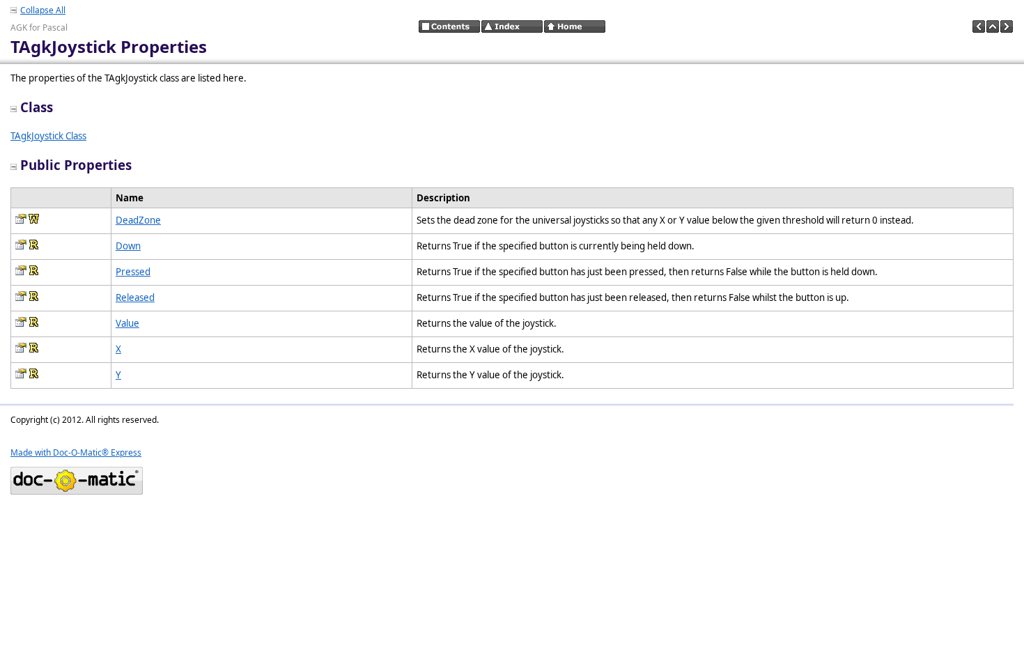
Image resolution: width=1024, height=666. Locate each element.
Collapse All (42, 10)
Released (135, 297)
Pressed (133, 271)
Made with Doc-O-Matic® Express (75, 452)
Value (127, 323)
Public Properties (76, 164)
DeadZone (138, 220)
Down (128, 246)
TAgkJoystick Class (48, 136)
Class (36, 107)
